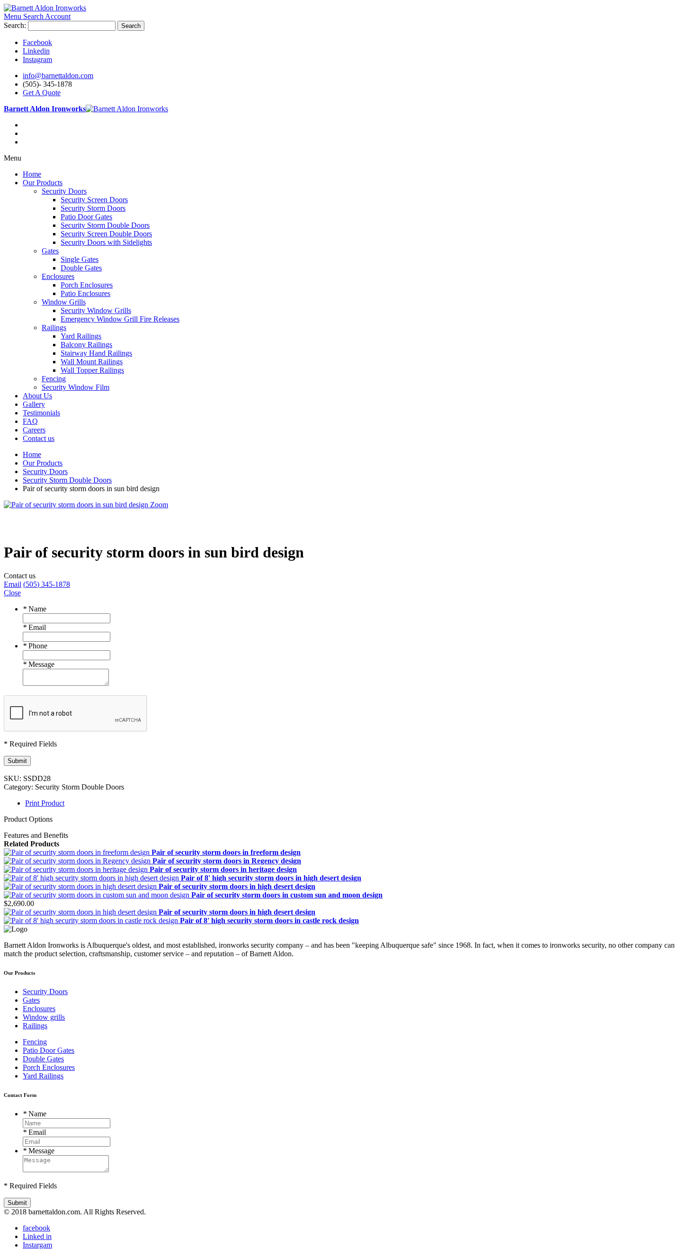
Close (12, 593)
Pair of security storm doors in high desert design (237, 886)
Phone (35, 646)
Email (34, 627)
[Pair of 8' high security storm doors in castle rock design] (92, 920)
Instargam (37, 1245)
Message (38, 664)
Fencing (35, 1042)
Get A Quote (42, 93)
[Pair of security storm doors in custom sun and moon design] (97, 895)
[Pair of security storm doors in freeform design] (78, 852)
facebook (36, 1228)
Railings (35, 1026)
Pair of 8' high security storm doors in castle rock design (269, 920)
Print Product (44, 803)
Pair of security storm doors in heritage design (223, 869)
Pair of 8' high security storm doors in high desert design (271, 878)
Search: (15, 25)
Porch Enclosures (49, 1067)
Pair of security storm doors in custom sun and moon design (287, 895)
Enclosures (39, 1009)
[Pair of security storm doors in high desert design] (81, 886)
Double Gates (43, 1059)
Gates (31, 1000)
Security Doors (45, 992)
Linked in (37, 1236)
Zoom (159, 505)
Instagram (37, 59)
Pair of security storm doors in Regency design (226, 861)
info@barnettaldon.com (58, 76)
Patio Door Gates (48, 1050)
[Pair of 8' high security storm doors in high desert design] (92, 878)
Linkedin (36, 51)
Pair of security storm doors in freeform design (226, 852)
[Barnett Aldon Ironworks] (45, 8)
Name (34, 609)
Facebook (37, 42)
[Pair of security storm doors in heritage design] (77, 869)
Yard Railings (43, 1076)
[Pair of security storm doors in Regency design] (78, 861)
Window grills (44, 1017)
